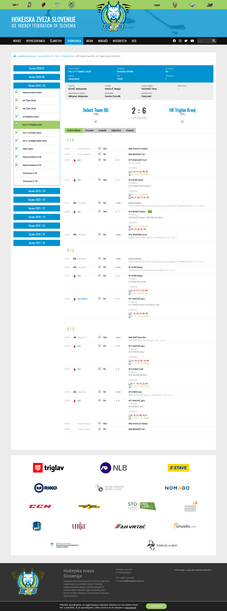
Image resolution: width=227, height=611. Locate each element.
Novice (17, 40)
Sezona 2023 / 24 (36, 191)
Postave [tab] (89, 130)
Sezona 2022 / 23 (36, 200)
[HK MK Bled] (29, 5)
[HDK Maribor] (57, 4)
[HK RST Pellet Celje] (71, 4)
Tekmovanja (74, 40)
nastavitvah (130, 607)
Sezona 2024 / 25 (45, 56)
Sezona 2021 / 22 (36, 208)
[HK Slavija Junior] (175, 5)
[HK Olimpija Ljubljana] (157, 4)
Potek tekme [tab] (73, 130)
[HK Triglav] (192, 5)
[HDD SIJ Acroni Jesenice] (43, 5)
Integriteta (120, 40)
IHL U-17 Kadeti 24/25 (64, 56)
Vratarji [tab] (129, 130)
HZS (134, 40)
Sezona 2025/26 (36, 77)
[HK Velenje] (210, 5)
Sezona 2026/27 (36, 68)
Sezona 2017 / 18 (37, 243)
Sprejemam (156, 606)
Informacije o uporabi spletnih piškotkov (193, 570)
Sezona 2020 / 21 (36, 217)
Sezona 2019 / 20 (36, 225)
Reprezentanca (35, 40)
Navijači (103, 40)
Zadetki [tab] (102, 130)
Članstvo (56, 40)
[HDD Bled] (15, 5)
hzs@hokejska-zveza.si (133, 580)
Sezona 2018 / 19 (37, 234)
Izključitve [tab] (116, 130)
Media (89, 40)
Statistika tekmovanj (26, 56)
